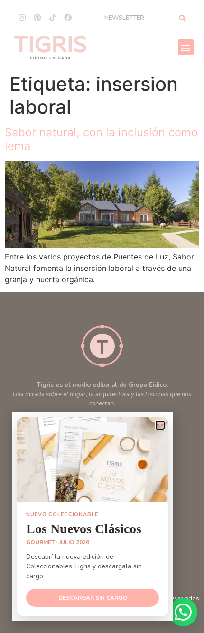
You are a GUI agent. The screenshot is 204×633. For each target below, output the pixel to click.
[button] (186, 47)
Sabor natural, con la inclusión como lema (101, 139)
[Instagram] (22, 17)
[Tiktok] (52, 17)
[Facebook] (67, 17)
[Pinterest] (37, 17)
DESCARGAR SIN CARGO (92, 598)
